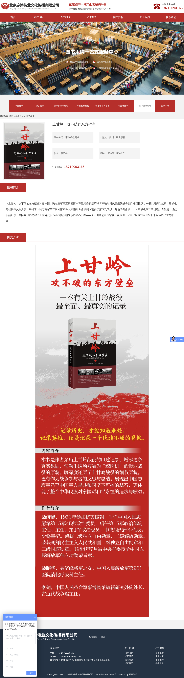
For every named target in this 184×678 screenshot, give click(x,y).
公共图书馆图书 (82, 106)
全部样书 (19, 106)
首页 (13, 17)
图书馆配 (92, 17)
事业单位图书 (145, 106)
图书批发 (66, 17)
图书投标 (118, 17)
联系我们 (171, 17)
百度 (103, 636)
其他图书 (165, 106)
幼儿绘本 (40, 106)
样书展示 (39, 17)
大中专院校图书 (61, 106)
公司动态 (129, 663)
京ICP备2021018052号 (105, 674)
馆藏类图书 (123, 106)
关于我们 (144, 17)
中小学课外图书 (102, 106)
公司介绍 (129, 653)
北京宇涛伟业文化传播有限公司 (79, 674)
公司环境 (129, 656)
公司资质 (129, 660)
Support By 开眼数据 (127, 674)
